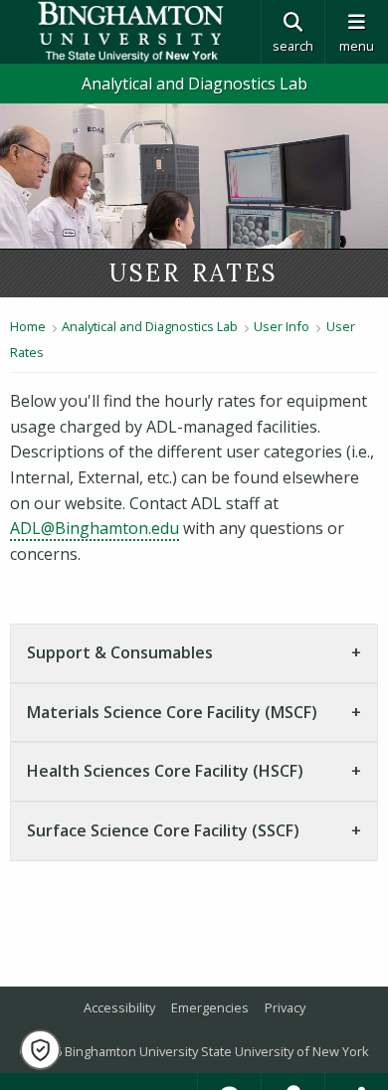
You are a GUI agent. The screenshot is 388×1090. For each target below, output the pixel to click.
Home (28, 326)
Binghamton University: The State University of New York (130, 32)
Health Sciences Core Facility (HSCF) (165, 771)
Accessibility (119, 1007)
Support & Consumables (120, 652)
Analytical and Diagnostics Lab (194, 83)
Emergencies (210, 1007)
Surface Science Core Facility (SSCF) (163, 830)
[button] (40, 1049)
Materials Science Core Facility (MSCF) (172, 712)
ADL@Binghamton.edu (94, 528)
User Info (281, 326)
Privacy (285, 1007)
